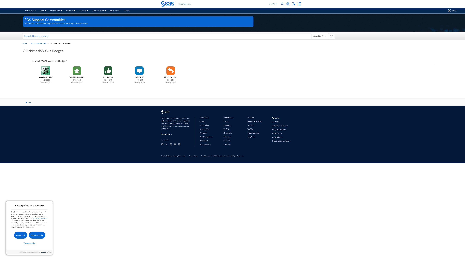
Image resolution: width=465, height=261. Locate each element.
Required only (37, 235)
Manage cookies (29, 243)
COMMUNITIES (185, 4)
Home (25, 43)
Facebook (162, 144)
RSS (179, 144)
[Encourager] (108, 70)
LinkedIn (171, 144)
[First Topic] (139, 70)
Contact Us (293, 3)
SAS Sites (299, 3)
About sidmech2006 (38, 43)
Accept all (20, 235)
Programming (55, 10)
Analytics (70, 10)
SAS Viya (83, 10)
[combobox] (179, 36)
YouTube (175, 144)
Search (282, 3)
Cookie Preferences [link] (167, 156)
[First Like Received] (77, 70)
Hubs (126, 10)
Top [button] (29, 102)
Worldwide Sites (287, 3)
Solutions (114, 10)
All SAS (272, 4)
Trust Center (205, 156)
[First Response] (170, 70)
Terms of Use (193, 156)
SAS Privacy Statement (40, 218)
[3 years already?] (45, 70)
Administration (98, 10)
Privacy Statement (179, 156)
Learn (42, 10)
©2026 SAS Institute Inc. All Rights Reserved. (228, 156)
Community (29, 10)
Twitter (166, 144)
